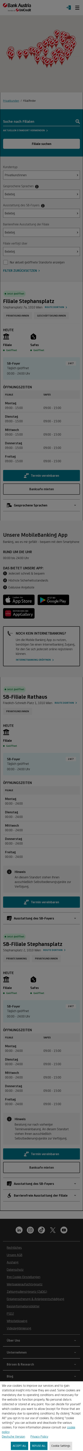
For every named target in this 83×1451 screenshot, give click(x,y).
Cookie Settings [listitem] (60, 1445)
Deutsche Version (13, 1436)
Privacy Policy (39, 1436)
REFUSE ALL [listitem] (39, 1445)
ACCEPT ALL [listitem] (19, 1445)
